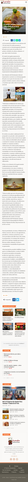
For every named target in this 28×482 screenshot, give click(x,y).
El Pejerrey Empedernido (10, 468)
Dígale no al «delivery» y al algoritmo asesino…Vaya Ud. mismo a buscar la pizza (17, 416)
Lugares (22, 470)
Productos (14, 472)
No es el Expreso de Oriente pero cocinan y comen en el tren (12, 402)
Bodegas (16, 466)
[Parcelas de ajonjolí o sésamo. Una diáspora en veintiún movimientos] (8, 312)
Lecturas (16, 470)
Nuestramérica (7, 21)
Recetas (20, 468)
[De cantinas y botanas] (20, 312)
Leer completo (14, 456)
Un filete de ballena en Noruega (11, 360)
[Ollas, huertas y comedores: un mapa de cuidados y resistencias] (8, 326)
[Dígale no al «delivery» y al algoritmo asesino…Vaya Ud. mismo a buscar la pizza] (6, 417)
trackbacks (21, 343)
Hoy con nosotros (6, 470)
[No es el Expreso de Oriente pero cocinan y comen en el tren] (14, 393)
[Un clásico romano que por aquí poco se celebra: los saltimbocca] (6, 424)
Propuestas (21, 472)
